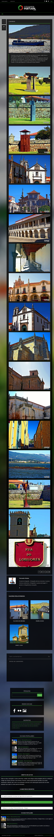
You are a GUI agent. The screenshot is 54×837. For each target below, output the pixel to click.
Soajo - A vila (19, 645)
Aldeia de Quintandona (23, 747)
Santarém (35, 725)
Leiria (30, 725)
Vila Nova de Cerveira (19, 621)
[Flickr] (46, 1)
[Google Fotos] (48, 1)
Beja (18, 727)
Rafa (2, 798)
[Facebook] (44, 1)
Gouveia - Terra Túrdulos (24, 754)
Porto (14, 723)
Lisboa (14, 727)
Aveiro (14, 725)
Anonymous (4, 793)
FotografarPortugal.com (18, 835)
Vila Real (19, 723)
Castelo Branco (24, 725)
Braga (32, 723)
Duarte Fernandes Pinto (7, 804)
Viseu (18, 725)
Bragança (37, 723)
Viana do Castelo (26, 723)
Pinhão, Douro (40, 621)
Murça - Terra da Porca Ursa (24, 740)
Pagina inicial (5, 1)
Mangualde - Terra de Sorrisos (25, 760)
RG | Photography (47, 835)
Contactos (12, 1)
